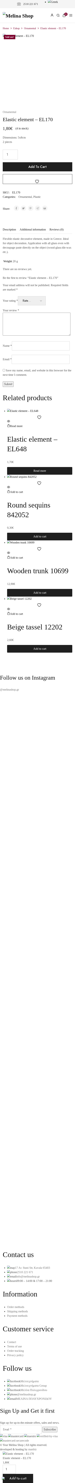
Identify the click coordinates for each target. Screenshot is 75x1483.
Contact (11, 1342)
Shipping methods (17, 1311)
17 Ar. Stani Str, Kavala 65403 (32, 1267)
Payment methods (17, 1315)
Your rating (10, 300)
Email (7, 359)
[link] (58, 16)
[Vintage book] (37, 1224)
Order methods (15, 1307)
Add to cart (37, 166)
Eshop (16, 28)
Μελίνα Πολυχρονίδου (34, 1390)
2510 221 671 (30, 4)
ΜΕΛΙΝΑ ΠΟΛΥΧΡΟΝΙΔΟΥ (34, 1398)
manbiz (32, 1449)
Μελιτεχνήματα (30, 1381)
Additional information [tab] (33, 229)
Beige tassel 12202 (34, 627)
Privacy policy (15, 1355)
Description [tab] (9, 229)
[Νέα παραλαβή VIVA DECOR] (37, 1228)
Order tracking (15, 1350)
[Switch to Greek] (53, 1)
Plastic (37, 196)
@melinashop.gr (9, 689)
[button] (15, 491)
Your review (11, 310)
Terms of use (14, 1346)
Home (6, 28)
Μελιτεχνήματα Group (34, 1385)
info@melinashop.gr (28, 1276)
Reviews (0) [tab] (57, 229)
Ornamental (30, 28)
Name (7, 345)
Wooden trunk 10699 (37, 571)
